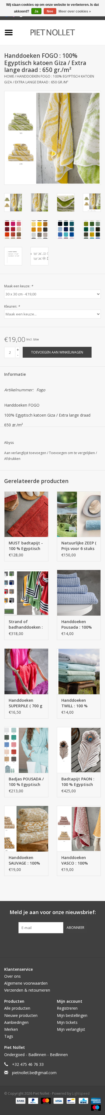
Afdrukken (12, 458)
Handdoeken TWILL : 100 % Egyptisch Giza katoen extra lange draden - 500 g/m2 (75, 703)
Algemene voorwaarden (26, 983)
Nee (50, 11)
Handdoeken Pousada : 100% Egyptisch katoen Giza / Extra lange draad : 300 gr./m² (78, 624)
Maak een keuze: (18, 286)
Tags (8, 1036)
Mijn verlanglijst (71, 1029)
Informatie (15, 374)
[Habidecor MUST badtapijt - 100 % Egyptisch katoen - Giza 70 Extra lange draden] (26, 514)
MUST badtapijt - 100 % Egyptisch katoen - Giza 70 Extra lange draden (26, 545)
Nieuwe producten (21, 1015)
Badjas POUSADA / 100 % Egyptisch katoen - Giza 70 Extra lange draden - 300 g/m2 (26, 781)
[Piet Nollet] (61, 32)
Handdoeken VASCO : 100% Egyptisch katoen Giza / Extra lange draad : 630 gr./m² (78, 860)
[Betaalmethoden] (20, 1100)
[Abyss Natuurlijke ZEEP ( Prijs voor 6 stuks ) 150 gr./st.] (79, 514)
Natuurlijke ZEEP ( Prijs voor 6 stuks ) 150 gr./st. (78, 545)
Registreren (67, 1008)
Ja (36, 11)
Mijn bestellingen (72, 1015)
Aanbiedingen (16, 1022)
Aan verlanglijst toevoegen (25, 453)
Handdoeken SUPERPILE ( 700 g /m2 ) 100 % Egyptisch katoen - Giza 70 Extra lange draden (26, 703)
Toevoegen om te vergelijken (72, 453)
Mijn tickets (67, 1022)
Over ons (12, 976)
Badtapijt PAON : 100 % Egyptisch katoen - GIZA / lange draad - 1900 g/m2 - (77, 781)
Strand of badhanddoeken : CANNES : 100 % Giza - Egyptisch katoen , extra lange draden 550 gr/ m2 (26, 624)
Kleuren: (12, 306)
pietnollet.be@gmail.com (34, 1072)
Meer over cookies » (75, 11)
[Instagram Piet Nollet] (82, 944)
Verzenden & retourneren (27, 990)
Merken (11, 1029)
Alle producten (17, 1008)
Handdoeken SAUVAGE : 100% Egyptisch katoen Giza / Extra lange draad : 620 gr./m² (26, 860)
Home (9, 76)
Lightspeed (81, 1093)
